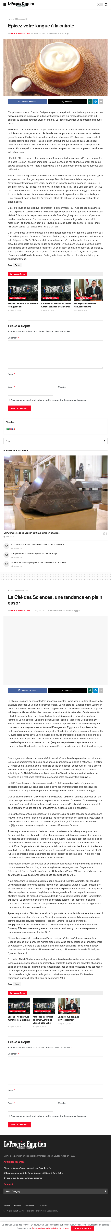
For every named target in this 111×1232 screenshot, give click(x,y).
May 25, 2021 (40, 33)
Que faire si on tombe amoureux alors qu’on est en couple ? (37, 544)
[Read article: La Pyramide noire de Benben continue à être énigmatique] (55, 492)
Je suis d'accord (82, 1228)
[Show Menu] (4, 4)
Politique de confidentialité (25, 1205)
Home (10, 19)
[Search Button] (106, 4)
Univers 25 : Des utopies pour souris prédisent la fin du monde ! (39, 562)
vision (17, 984)
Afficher (6, 1205)
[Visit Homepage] (21, 4)
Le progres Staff (20, 33)
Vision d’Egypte (73, 610)
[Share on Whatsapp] (90, 101)
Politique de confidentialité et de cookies (50, 1228)
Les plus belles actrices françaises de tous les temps (34, 553)
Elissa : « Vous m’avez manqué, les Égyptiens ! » (23, 305)
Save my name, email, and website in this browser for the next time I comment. (49, 400)
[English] (10, 429)
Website (62, 386)
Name (11, 373)
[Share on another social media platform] (101, 101)
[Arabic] (7, 429)
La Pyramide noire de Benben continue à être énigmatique (31, 532)
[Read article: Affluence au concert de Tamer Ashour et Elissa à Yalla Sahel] (56, 290)
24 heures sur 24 (21, 19)
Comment (13, 337)
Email (11, 386)
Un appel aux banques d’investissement (85, 305)
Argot (67, 33)
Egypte (17, 265)
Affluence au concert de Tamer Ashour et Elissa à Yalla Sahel (56, 305)
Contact (43, 1205)
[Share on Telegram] (95, 101)
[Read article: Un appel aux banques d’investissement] (89, 290)
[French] (13, 429)
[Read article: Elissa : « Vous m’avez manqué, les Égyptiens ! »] (23, 290)
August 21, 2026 (15, 310)
